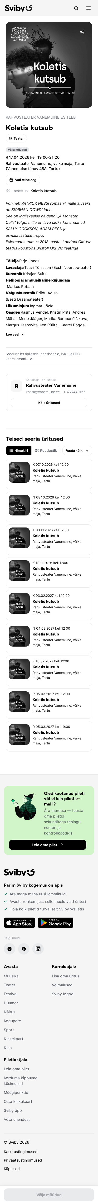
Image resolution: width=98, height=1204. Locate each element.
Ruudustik (48, 450)
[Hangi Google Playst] (55, 923)
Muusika (11, 976)
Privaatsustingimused (23, 1160)
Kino (8, 1047)
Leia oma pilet (16, 1069)
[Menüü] (88, 8)
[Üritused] (76, 8)
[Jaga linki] (82, 32)
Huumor (11, 1003)
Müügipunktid (16, 1092)
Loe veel (12, 334)
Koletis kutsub (43, 190)
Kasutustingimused (21, 1151)
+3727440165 (75, 392)
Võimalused (62, 985)
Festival (10, 994)
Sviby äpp (13, 1110)
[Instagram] (9, 949)
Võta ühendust (17, 1119)
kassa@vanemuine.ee (43, 392)
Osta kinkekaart (18, 1101)
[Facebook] (23, 949)
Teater (19, 138)
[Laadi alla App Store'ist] (19, 923)
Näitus (9, 1011)
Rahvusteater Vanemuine (51, 385)
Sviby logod (63, 994)
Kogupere (12, 1020)
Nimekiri (21, 450)
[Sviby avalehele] (19, 8)
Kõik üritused (49, 403)
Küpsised (12, 1168)
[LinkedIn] (38, 949)
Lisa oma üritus (65, 976)
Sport (9, 1029)
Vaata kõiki (74, 450)
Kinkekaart (13, 1038)
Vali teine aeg (25, 180)
